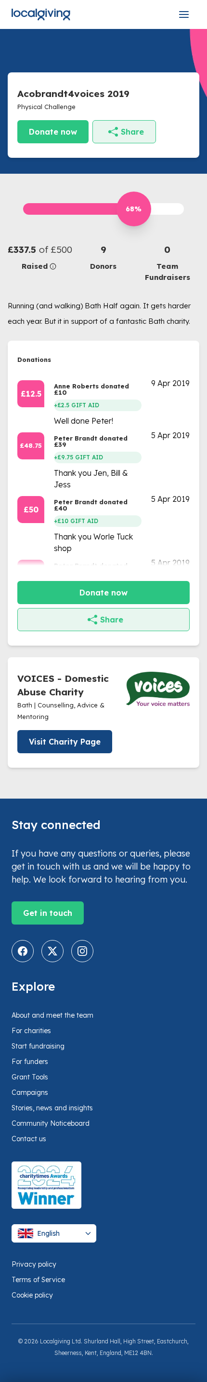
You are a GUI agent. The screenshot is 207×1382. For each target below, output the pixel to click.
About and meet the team (52, 1015)
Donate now (53, 132)
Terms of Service (38, 1279)
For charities (31, 1030)
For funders (30, 1061)
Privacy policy (34, 1264)
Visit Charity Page (65, 741)
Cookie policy (32, 1295)
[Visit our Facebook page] (23, 951)
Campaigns (30, 1092)
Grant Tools (30, 1077)
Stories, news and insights (52, 1108)
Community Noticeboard (51, 1123)
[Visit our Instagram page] (82, 951)
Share (132, 132)
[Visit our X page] (52, 951)
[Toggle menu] (183, 14)
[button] (40, 257)
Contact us (29, 1138)
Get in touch (47, 913)
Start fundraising (38, 1046)
